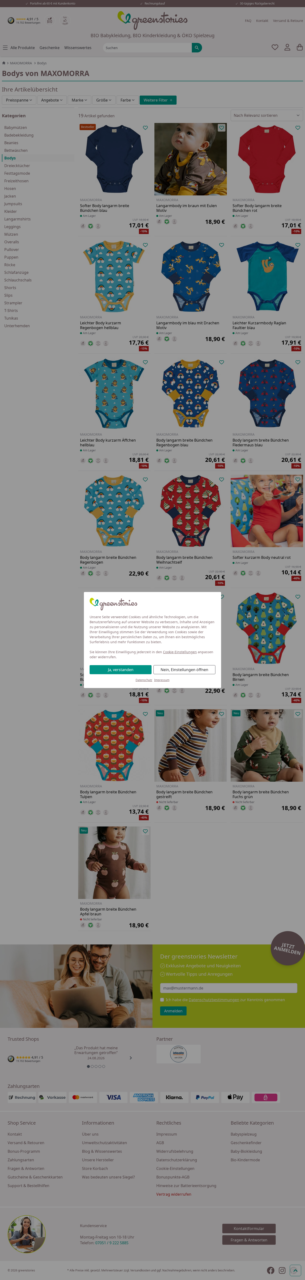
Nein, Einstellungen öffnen (184, 669)
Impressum (161, 680)
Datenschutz (144, 680)
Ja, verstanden (120, 669)
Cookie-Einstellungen (180, 652)
